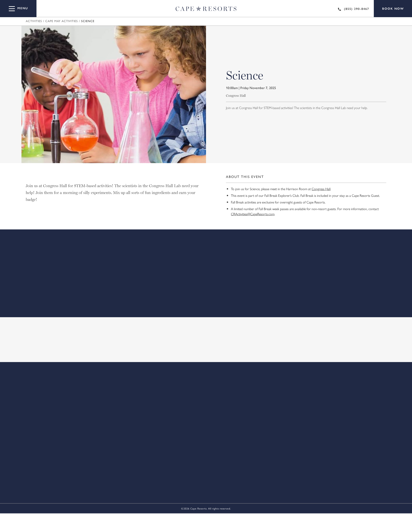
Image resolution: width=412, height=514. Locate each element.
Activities (34, 21)
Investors (213, 377)
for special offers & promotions (203, 350)
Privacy (259, 377)
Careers (132, 377)
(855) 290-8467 (356, 9)
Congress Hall (321, 188)
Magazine (156, 377)
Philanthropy (317, 377)
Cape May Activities (61, 21)
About (87, 377)
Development (184, 377)
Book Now (393, 9)
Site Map (236, 377)
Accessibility (285, 377)
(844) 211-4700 (248, 427)
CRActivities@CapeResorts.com (252, 213)
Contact (109, 377)
